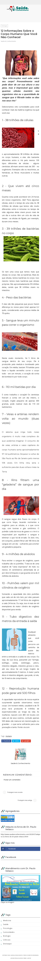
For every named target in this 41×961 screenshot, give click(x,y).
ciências (6, 940)
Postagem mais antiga (25, 800)
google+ (27, 741)
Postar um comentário (12, 780)
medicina (7, 920)
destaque (7, 944)
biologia (4, 26)
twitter (17, 741)
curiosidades (9, 932)
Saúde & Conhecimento (8, 41)
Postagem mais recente (15, 792)
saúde (6, 924)
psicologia (7, 928)
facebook (7, 741)
